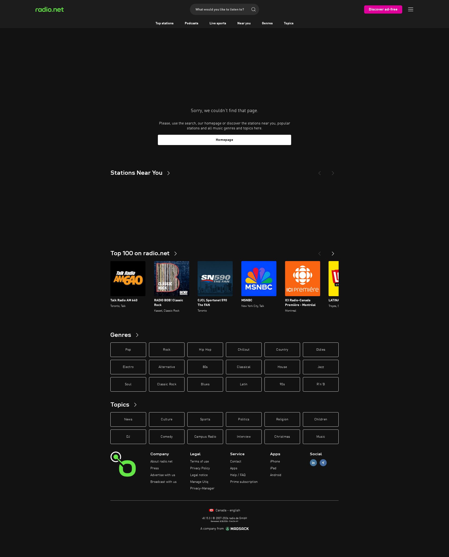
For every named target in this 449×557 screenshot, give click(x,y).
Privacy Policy (200, 468)
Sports (205, 419)
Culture (166, 419)
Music (320, 436)
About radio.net (161, 461)
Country (282, 349)
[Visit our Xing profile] (323, 462)
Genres (267, 23)
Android (275, 475)
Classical (243, 367)
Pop (128, 349)
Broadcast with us (163, 482)
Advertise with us (162, 475)
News (128, 419)
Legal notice (199, 475)
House (282, 367)
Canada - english (227, 510)
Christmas (282, 436)
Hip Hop (205, 349)
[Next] (333, 171)
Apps (233, 468)
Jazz (321, 367)
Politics (243, 419)
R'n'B (321, 384)
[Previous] (319, 171)
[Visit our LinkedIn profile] (313, 462)
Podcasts (191, 23)
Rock (166, 349)
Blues (205, 384)
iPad (273, 468)
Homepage (224, 140)
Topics (288, 23)
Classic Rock (166, 384)
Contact (235, 461)
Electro (128, 367)
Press (154, 468)
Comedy (167, 436)
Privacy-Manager (202, 488)
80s (205, 367)
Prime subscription (244, 482)
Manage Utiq (199, 482)
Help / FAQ (238, 475)
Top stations (165, 23)
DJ (128, 436)
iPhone (275, 461)
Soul (128, 384)
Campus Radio (205, 436)
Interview (244, 436)
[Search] (253, 9)
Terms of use (199, 461)
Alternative (167, 367)
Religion (282, 419)
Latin (244, 384)
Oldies (321, 349)
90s (282, 384)
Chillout (244, 349)
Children (320, 419)
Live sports (218, 23)
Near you (244, 23)
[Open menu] (410, 9)
